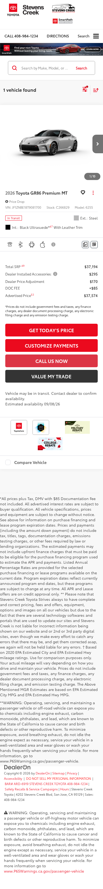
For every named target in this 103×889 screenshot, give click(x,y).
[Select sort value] (94, 90)
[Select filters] (85, 90)
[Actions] (93, 192)
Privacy (72, 773)
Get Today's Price (51, 330)
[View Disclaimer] (53, 244)
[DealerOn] (17, 766)
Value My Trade (51, 376)
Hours (64, 789)
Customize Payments (51, 345)
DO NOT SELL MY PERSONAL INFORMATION (58, 778)
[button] (21, 36)
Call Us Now (51, 360)
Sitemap (58, 773)
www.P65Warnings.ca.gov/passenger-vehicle (44, 871)
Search (81, 67)
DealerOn (43, 773)
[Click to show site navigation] (96, 36)
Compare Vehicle (30, 462)
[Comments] (85, 244)
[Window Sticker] (94, 244)
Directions (58, 35)
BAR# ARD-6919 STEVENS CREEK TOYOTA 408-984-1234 (46, 783)
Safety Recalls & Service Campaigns (31, 789)
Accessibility (13, 778)
